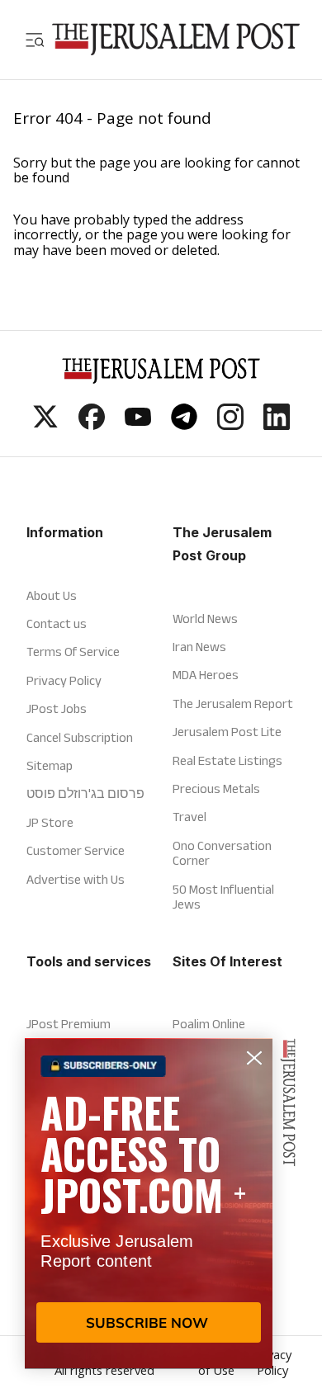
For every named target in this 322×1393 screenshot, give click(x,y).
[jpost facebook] (91, 425)
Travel (189, 817)
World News (205, 619)
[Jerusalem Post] (176, 39)
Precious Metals (216, 788)
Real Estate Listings (227, 760)
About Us (51, 595)
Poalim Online (209, 1024)
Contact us (56, 623)
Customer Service (75, 850)
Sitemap (49, 765)
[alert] (148, 1203)
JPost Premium (68, 1024)
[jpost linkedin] (276, 425)
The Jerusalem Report (233, 703)
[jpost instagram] (230, 425)
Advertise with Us (75, 879)
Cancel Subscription (79, 737)
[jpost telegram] (184, 425)
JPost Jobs (56, 708)
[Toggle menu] (35, 39)
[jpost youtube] (138, 425)
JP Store (49, 822)
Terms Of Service (73, 652)
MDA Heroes (206, 675)
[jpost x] (45, 425)
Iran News (199, 647)
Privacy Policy (64, 680)
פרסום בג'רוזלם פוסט (85, 793)
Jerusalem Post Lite (227, 732)
